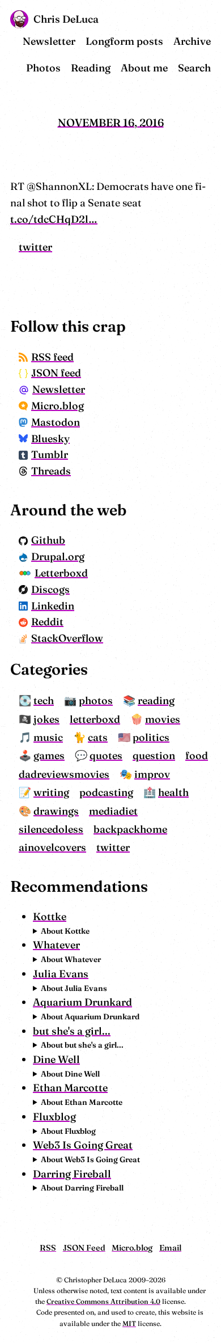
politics (151, 737)
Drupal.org (57, 556)
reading (156, 700)
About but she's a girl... (82, 1044)
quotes (106, 755)
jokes (46, 719)
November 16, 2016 (111, 122)
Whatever (56, 944)
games (49, 755)
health (173, 792)
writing (51, 792)
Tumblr (49, 454)
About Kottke (65, 930)
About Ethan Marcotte (81, 1102)
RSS (48, 1248)
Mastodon (55, 422)
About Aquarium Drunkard (90, 1016)
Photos (43, 67)
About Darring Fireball (82, 1187)
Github (48, 539)
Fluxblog (54, 1116)
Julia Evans (60, 973)
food (196, 755)
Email (170, 1248)
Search (194, 67)
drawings (56, 810)
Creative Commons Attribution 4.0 (103, 1301)
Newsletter (49, 41)
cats (98, 737)
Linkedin (52, 605)
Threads (51, 470)
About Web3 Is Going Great (90, 1159)
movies (162, 719)
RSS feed (52, 356)
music (48, 737)
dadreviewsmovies (64, 774)
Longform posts (124, 41)
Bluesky (50, 438)
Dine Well (56, 1059)
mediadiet (113, 810)
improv (152, 774)
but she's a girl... (71, 1030)
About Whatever (71, 959)
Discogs (50, 589)
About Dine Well (70, 1073)
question (154, 755)
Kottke (49, 916)
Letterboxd (61, 572)
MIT (129, 1323)
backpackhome (130, 829)
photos (96, 700)
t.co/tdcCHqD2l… (53, 219)
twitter (35, 246)
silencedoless (51, 829)
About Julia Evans (74, 988)
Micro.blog (57, 405)
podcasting (106, 792)
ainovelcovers (52, 847)
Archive (192, 41)
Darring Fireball (72, 1173)
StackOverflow (67, 638)
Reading (90, 67)
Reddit (47, 621)
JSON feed (56, 372)
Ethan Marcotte (70, 1087)
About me (144, 67)
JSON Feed (84, 1248)
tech (43, 700)
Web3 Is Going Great (83, 1144)
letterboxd (95, 719)
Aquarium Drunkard (82, 1002)
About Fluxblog (68, 1131)
